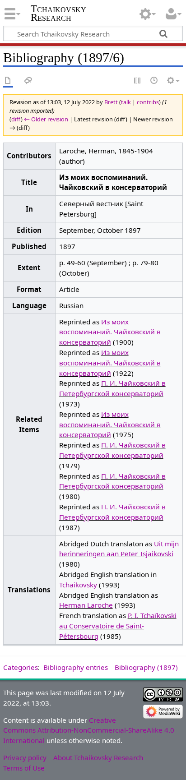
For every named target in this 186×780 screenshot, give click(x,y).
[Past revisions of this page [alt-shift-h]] (154, 81)
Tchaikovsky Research (58, 13)
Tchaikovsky (78, 584)
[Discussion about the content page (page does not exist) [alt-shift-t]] (28, 81)
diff (16, 119)
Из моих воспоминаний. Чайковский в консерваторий (110, 332)
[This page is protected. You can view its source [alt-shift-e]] (138, 81)
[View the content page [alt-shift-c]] (8, 81)
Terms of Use (24, 767)
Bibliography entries (75, 667)
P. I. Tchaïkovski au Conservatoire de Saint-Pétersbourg (118, 626)
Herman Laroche (86, 604)
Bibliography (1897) (146, 667)
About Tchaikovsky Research (98, 757)
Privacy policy (24, 757)
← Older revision (46, 119)
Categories (20, 667)
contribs (148, 102)
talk (126, 102)
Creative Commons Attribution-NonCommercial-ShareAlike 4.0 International (88, 730)
